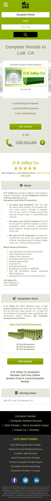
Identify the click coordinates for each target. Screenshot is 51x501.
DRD (25, 6)
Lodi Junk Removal (25, 113)
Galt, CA (7, 400)
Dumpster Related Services (26, 420)
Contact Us (20, 430)
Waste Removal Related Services (25, 449)
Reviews (34, 430)
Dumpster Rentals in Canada (25, 470)
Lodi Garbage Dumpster (25, 103)
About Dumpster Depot (36, 425)
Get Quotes (25, 126)
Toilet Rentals (12, 425)
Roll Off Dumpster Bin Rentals (25, 445)
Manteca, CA (27, 400)
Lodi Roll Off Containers (25, 108)
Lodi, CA (16, 400)
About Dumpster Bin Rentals (25, 458)
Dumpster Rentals (25, 416)
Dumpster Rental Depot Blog (25, 466)
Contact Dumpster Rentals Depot (25, 462)
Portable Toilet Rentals (25, 453)
